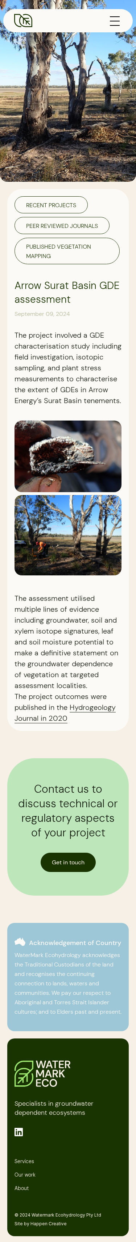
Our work (25, 1175)
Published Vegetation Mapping (58, 251)
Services (24, 1161)
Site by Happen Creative (41, 1223)
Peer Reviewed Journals (62, 226)
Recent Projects (51, 205)
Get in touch (68, 862)
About (22, 1188)
